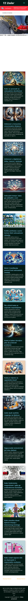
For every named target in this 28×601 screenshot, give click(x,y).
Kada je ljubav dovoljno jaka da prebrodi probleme (13, 343)
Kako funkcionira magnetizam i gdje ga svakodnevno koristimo (13, 485)
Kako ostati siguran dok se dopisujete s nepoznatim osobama (13, 560)
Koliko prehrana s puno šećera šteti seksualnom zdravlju (13, 233)
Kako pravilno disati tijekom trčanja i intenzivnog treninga (12, 523)
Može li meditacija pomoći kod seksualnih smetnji (13, 270)
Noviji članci (21, 579)
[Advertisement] (14, 51)
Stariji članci (7, 579)
